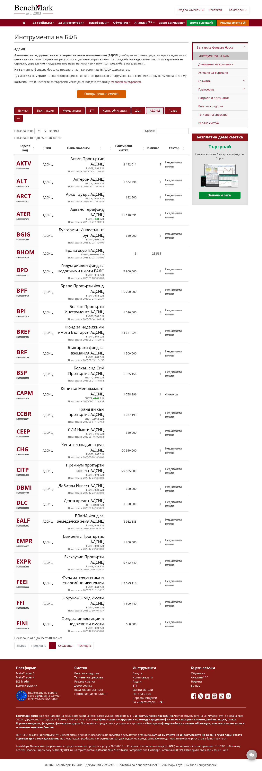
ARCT (23, 196)
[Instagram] (229, 697)
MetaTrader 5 (25, 673)
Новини (196, 681)
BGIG (23, 234)
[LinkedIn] (208, 697)
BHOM (25, 252)
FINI (22, 623)
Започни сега (219, 195)
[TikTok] (222, 697)
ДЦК (138, 110)
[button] (34, 148)
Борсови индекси (145, 698)
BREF (23, 331)
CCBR (23, 414)
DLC (22, 502)
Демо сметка (200, 23)
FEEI (22, 582)
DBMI (24, 487)
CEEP (23, 431)
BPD (22, 270)
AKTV (23, 163)
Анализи (143, 22)
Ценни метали (143, 690)
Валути (137, 673)
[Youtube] (215, 697)
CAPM (24, 393)
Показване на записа (36, 131)
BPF (21, 290)
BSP (21, 372)
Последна (84, 646)
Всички (23, 110)
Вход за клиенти (189, 10)
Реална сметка (231, 23)
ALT (21, 181)
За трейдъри (42, 23)
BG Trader (23, 681)
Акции (137, 681)
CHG (22, 449)
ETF (91, 110)
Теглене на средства (212, 115)
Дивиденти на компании (215, 64)
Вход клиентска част (88, 690)
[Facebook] (194, 697)
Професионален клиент (91, 694)
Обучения (120, 23)
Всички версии (26, 685)
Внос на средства (210, 106)
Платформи (98, 23)
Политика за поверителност (137, 765)
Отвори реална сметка (101, 94)
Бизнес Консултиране (201, 765)
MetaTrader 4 (25, 677)
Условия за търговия (213, 73)
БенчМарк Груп (171, 765)
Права (172, 110)
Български (237, 10)
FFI (20, 602)
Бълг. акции (45, 110)
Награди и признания (213, 98)
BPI (21, 311)
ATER (23, 214)
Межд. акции (72, 110)
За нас (195, 685)
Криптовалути (143, 677)
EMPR (24, 541)
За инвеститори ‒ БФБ (148, 702)
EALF (23, 520)
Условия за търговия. (126, 82)
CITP (22, 469)
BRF (21, 352)
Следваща (65, 646)
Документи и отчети (100, 765)
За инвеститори (70, 23)
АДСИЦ (155, 110)
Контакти (215, 10)
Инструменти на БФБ (214, 56)
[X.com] (201, 697)
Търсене (149, 131)
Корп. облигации (115, 110)
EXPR (23, 561)
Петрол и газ (142, 694)
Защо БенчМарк (171, 23)
